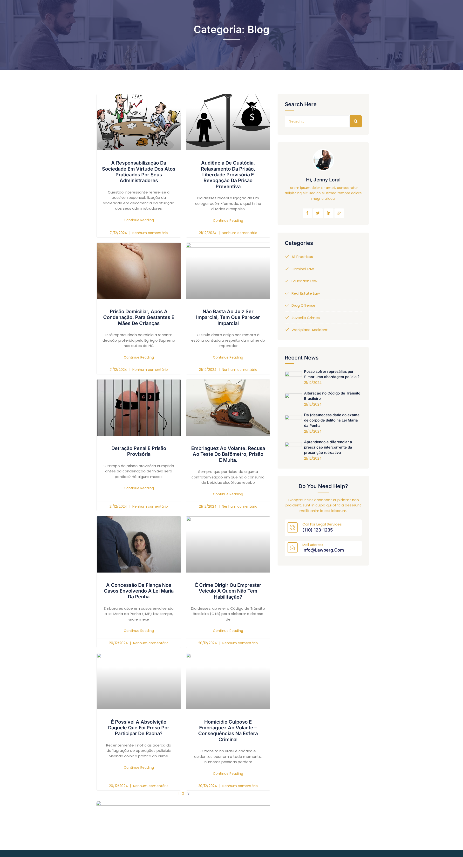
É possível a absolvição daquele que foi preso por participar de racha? (138, 728)
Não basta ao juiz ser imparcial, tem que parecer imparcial (228, 317)
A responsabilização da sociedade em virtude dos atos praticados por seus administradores (138, 171)
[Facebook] (307, 213)
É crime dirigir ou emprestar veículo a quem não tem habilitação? (228, 591)
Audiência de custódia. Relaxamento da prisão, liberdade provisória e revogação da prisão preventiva (228, 174)
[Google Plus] (339, 213)
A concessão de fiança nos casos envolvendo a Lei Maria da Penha (139, 591)
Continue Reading (139, 220)
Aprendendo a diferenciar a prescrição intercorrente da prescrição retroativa (328, 447)
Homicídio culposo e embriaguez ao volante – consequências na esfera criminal (228, 730)
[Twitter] (318, 213)
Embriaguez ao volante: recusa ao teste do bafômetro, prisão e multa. (228, 454)
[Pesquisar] (356, 121)
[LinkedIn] (329, 213)
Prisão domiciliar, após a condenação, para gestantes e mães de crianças (138, 317)
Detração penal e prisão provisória (138, 451)
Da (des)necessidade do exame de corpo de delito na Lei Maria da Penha (332, 420)
